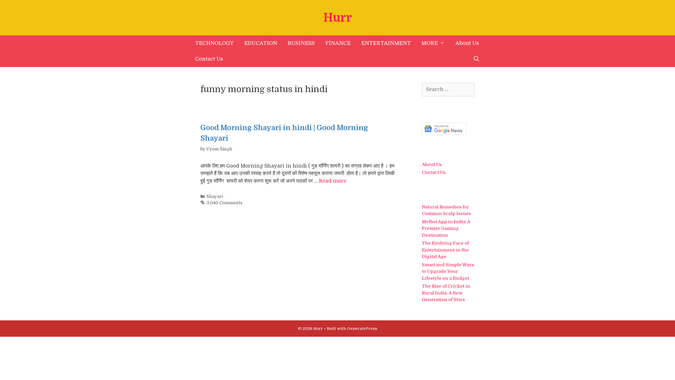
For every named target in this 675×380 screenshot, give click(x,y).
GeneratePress (362, 328)
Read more (332, 181)
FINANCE (338, 43)
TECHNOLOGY (214, 43)
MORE (429, 43)
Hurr (337, 18)
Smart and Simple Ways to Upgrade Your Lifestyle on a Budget (448, 271)
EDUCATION (260, 43)
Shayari (214, 196)
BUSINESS (301, 43)
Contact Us (209, 59)
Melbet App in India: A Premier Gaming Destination (446, 228)
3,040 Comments (224, 202)
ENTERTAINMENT (386, 43)
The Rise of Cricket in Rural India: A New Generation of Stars (446, 293)
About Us (467, 43)
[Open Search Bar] (476, 59)
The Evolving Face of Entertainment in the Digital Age (445, 250)
